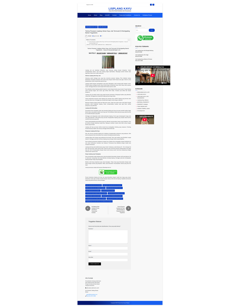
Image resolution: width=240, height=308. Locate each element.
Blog (101, 15)
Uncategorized (141, 110)
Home (89, 15)
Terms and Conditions (125, 15)
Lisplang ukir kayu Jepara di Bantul (114, 198)
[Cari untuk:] (141, 30)
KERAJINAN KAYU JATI (91, 27)
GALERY (107, 15)
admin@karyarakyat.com (91, 294)
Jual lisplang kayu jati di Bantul (93, 190)
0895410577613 (112, 53)
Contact (114, 15)
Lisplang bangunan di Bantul (108, 190)
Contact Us (137, 15)
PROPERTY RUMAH (142, 104)
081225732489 (101, 53)
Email (90, 251)
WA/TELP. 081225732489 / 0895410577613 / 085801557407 (99, 44)
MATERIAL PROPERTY (143, 102)
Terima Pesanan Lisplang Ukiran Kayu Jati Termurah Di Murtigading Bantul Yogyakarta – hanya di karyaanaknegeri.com (108, 42)
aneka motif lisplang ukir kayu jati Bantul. (112, 185)
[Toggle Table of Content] (128, 40)
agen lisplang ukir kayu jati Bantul (93, 185)
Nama (90, 245)
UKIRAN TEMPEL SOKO (143, 108)
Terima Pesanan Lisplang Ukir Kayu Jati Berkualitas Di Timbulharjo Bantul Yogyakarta (120, 209)
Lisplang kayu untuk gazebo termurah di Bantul (96, 193)
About (95, 15)
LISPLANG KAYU (120, 8)
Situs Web (90, 257)
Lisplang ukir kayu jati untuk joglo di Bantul (95, 198)
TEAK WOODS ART (142, 106)
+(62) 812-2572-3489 (91, 296)
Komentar (90, 228)
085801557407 (122, 53)
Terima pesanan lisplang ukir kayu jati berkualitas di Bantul (99, 201)
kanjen (90, 36)
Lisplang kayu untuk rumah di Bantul (116, 193)
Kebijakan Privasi (147, 15)
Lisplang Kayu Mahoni (142, 100)
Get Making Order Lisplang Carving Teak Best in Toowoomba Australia (95, 209)
